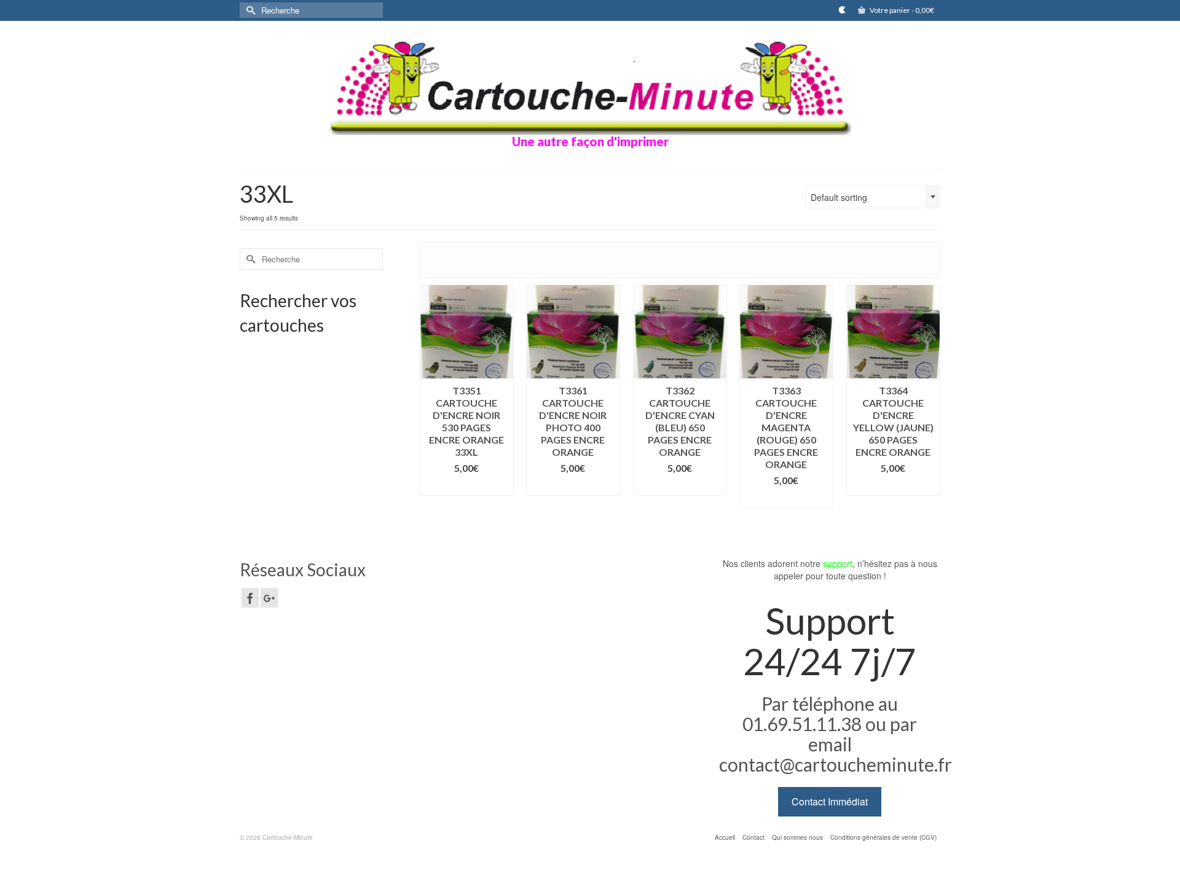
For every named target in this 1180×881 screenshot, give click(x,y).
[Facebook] (250, 598)
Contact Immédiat (830, 801)
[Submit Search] (249, 10)
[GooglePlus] (269, 598)
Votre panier (901, 10)
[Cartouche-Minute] (590, 85)
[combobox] (872, 196)
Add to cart (467, 486)
